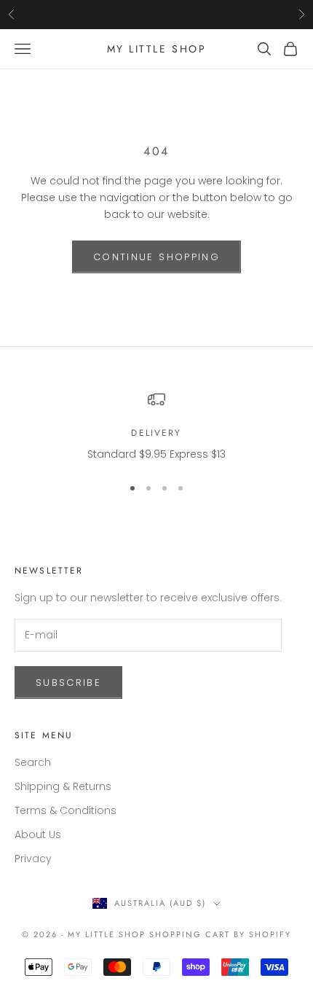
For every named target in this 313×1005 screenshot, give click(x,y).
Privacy (33, 858)
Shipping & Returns (63, 786)
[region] (156, 427)
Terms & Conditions (65, 810)
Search (33, 762)
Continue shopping (156, 257)
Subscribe (68, 682)
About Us (38, 834)
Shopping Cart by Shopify (220, 934)
